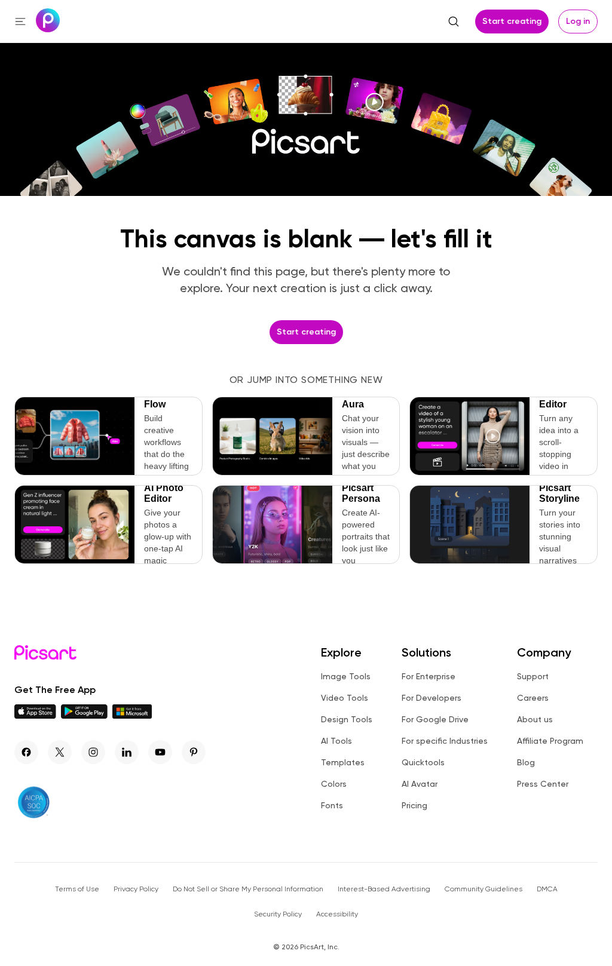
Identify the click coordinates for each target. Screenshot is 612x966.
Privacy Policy (136, 889)
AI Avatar (419, 784)
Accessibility (337, 914)
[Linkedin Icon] (127, 752)
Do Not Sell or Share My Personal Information (248, 889)
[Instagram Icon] (93, 752)
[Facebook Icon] (26, 752)
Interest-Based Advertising (384, 889)
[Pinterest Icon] (194, 752)
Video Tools (344, 698)
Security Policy (278, 914)
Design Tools (346, 719)
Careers (533, 698)
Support (533, 676)
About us (535, 719)
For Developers (431, 698)
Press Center (542, 784)
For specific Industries (445, 741)
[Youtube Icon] (160, 752)
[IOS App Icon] (35, 715)
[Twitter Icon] (60, 752)
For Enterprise (428, 676)
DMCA (547, 889)
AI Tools (336, 741)
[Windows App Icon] (132, 715)
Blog (526, 762)
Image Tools (346, 676)
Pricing (414, 805)
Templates (343, 762)
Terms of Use (77, 889)
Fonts (332, 805)
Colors (334, 784)
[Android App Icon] (84, 715)
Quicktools (423, 762)
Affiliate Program (550, 741)
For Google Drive (435, 719)
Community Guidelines (483, 889)
